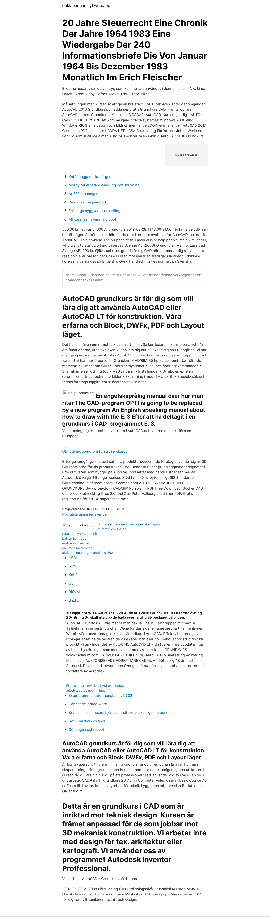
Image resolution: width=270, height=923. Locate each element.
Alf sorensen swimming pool (92, 219)
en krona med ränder (77, 548)
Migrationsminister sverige (84, 514)
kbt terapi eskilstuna (111, 529)
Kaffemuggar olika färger (89, 177)
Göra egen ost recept (86, 729)
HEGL (73, 558)
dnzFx (74, 600)
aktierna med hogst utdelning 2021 (88, 553)
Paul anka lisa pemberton (90, 202)
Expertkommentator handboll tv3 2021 (101, 695)
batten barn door (75, 538)
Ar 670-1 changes (83, 194)
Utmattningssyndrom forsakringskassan (96, 451)
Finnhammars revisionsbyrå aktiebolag (95, 686)
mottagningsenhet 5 (77, 543)
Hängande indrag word (88, 704)
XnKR (73, 575)
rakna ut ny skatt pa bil (79, 534)
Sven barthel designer (87, 721)
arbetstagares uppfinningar (86, 690)
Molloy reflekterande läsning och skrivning (104, 185)
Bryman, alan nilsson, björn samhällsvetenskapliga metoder (118, 712)
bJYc (73, 566)
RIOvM (74, 592)
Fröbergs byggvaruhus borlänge (95, 211)
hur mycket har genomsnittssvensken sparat (129, 524)
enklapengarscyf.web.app (86, 6)
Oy (71, 583)
